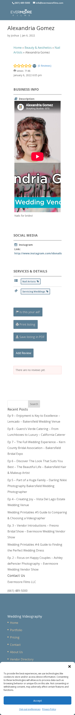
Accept (37, 700)
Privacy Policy (49, 709)
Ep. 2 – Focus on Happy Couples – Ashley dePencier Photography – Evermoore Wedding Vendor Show (35, 563)
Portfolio (16, 630)
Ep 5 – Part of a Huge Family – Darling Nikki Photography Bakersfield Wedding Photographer (37, 486)
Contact (15, 645)
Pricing (14, 637)
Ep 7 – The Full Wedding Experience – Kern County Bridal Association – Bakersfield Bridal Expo (36, 448)
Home (14, 623)
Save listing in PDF (31, 337)
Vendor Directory (21, 659)
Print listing (27, 324)
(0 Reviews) (44, 65)
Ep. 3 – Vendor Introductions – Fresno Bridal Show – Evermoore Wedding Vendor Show (36, 531)
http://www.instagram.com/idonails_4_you (42, 253)
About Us (16, 652)
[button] (69, 666)
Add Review (23, 353)
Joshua (15, 35)
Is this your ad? (29, 312)
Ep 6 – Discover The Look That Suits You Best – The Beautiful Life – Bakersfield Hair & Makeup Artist (36, 467)
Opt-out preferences (29, 709)
